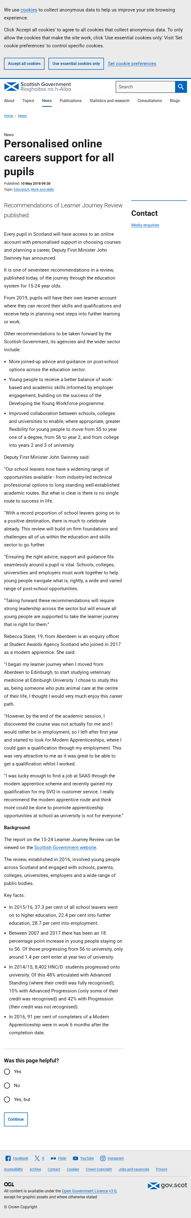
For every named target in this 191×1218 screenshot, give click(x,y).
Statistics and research (110, 100)
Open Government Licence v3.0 (89, 1191)
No (17, 1085)
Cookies (73, 1169)
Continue (16, 1119)
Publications (71, 100)
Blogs (175, 100)
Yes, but (22, 1099)
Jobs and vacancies (134, 1169)
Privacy (161, 1169)
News (47, 100)
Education (21, 189)
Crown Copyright (99, 1169)
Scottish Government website (65, 847)
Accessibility (13, 1169)
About (9, 100)
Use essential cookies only (76, 63)
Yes (17, 1071)
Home (8, 116)
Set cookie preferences (132, 63)
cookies (29, 10)
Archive (35, 1169)
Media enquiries (145, 225)
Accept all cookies (24, 63)
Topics (28, 100)
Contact (54, 1169)
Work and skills (42, 189)
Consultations (150, 100)
